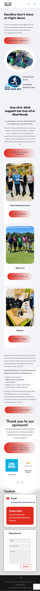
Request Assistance (20, 410)
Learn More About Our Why (20, 153)
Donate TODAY (20, 339)
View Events (20, 214)
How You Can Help (18, 40)
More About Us (20, 276)
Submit (26, 566)
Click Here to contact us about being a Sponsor (20, 448)
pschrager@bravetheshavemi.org (23, 502)
